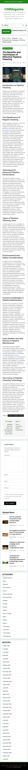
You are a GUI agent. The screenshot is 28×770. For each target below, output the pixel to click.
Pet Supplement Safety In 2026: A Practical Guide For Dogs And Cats (17, 532)
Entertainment (7, 587)
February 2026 (6, 665)
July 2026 (5, 649)
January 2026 (6, 668)
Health (5, 610)
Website (6, 488)
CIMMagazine (14, 9)
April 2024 (5, 730)
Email (6, 481)
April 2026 (5, 658)
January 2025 (6, 701)
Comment (7, 455)
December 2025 (7, 671)
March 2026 (6, 662)
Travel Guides (6, 633)
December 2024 (7, 704)
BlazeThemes (17, 767)
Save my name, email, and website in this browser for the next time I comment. (13, 496)
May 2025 (5, 691)
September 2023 (7, 752)
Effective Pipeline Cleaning (15, 415)
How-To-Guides (7, 48)
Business (5, 584)
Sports (5, 623)
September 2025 (7, 681)
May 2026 (5, 655)
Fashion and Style (7, 594)
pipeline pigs (8, 130)
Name (6, 474)
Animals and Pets (7, 578)
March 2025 (6, 694)
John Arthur (7, 62)
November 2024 (7, 707)
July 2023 (5, 759)
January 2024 (6, 739)
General (5, 607)
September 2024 (7, 714)
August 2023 (6, 756)
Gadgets (5, 600)
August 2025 (6, 684)
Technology (6, 626)
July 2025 (5, 688)
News (4, 616)
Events (5, 591)
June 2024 (5, 723)
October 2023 (6, 749)
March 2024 (6, 733)
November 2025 (7, 675)
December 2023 (7, 743)
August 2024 (6, 717)
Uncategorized (7, 636)
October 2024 (6, 710)
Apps (4, 581)
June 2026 (5, 652)
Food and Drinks (7, 597)
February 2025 (6, 697)
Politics (5, 620)
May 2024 (5, 726)
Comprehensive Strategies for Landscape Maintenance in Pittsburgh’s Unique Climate (12, 2)
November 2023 (7, 746)
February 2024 (6, 736)
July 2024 (5, 720)
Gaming (5, 603)
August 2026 (6, 645)
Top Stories (6, 629)
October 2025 (6, 678)
